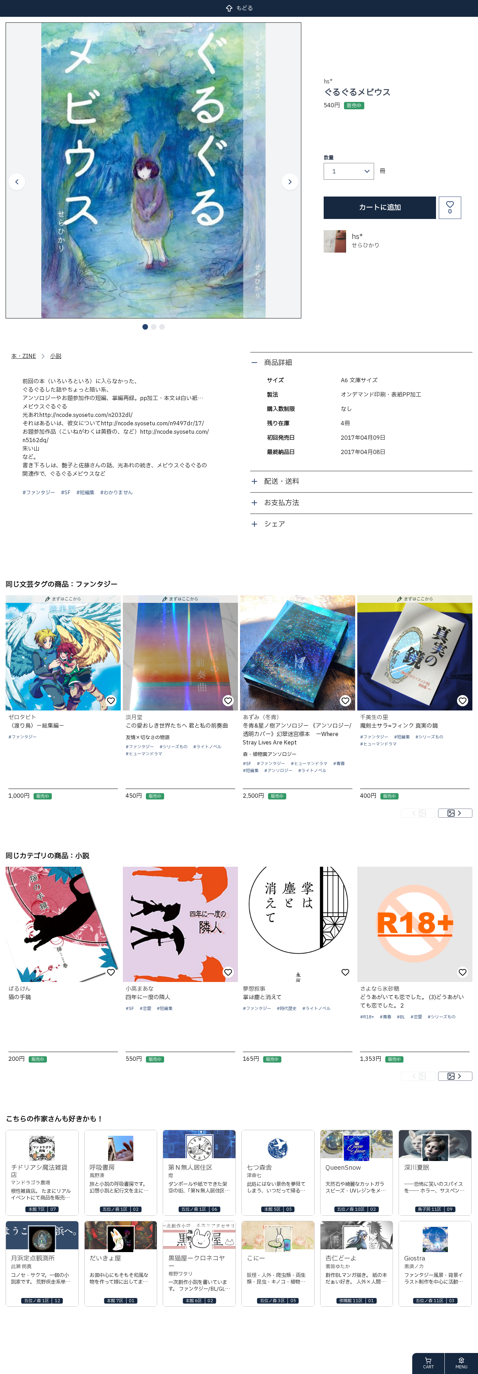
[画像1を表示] (145, 327)
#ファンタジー (38, 492)
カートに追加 (380, 207)
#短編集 (85, 492)
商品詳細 (278, 363)
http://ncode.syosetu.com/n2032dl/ (86, 415)
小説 (55, 356)
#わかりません (116, 492)
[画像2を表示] (153, 327)
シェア (274, 524)
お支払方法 (281, 503)
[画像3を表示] (162, 327)
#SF (66, 492)
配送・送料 (281, 482)
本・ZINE (23, 356)
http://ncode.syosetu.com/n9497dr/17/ (152, 423)
